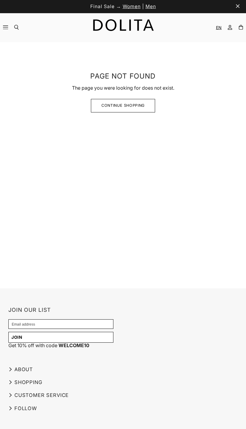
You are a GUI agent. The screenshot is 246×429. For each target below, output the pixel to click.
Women (132, 6)
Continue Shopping (123, 105)
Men (151, 6)
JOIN (16, 337)
